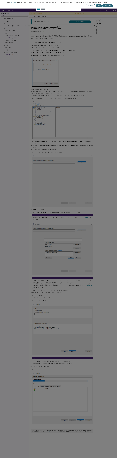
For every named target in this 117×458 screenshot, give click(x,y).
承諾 (99, 5)
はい (38, 8)
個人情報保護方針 (14, 2)
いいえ (42, 8)
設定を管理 (90, 5)
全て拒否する (107, 5)
